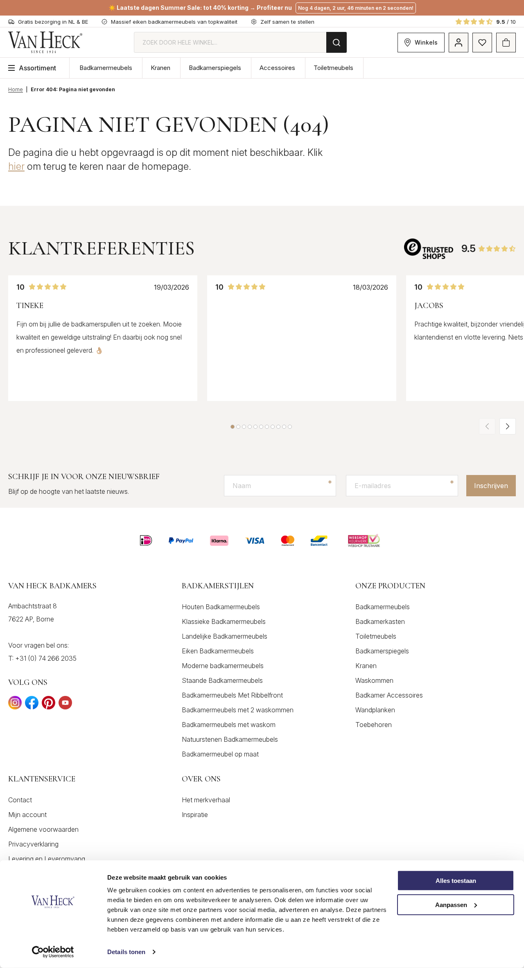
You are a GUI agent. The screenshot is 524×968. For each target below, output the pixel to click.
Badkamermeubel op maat (220, 754)
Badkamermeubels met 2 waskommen (238, 710)
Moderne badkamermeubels (223, 666)
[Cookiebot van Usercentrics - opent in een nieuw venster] (53, 952)
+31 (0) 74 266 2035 (46, 658)
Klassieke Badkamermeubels (224, 621)
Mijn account (27, 814)
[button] (232, 427)
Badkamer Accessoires (389, 695)
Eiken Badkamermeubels (218, 651)
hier (16, 166)
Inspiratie (195, 814)
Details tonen (126, 951)
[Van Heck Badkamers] (45, 42)
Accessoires (277, 68)
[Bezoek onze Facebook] (31, 705)
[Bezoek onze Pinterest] (48, 705)
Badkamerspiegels (215, 68)
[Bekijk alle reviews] (428, 249)
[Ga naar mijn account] (458, 42)
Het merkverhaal (206, 800)
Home (15, 89)
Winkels (426, 42)
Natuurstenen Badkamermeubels (230, 739)
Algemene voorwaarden (43, 829)
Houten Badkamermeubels (221, 607)
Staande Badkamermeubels (222, 680)
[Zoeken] (336, 42)
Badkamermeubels (105, 68)
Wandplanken (375, 710)
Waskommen (374, 680)
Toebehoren (373, 724)
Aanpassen (451, 904)
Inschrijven (491, 486)
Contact (20, 800)
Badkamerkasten (380, 621)
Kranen (160, 68)
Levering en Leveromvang (46, 859)
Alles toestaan (456, 880)
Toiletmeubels (333, 68)
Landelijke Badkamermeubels (224, 636)
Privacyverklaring (33, 844)
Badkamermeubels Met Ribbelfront (232, 695)
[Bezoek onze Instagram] (15, 705)
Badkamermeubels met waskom (229, 724)
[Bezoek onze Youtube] (65, 705)
